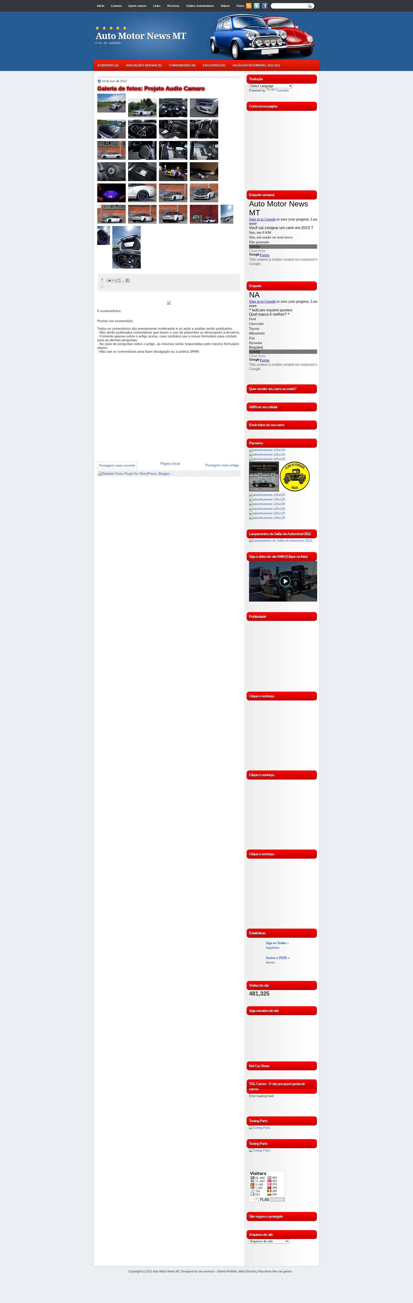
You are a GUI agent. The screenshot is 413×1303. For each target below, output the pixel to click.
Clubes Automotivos (200, 6)
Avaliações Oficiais (141, 65)
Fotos (240, 6)
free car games (282, 1271)
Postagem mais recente (117, 465)
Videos (225, 6)
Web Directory (248, 1271)
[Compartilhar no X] (123, 280)
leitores (277, 960)
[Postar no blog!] (118, 280)
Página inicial (170, 463)
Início (100, 6)
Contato (116, 6)
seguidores (277, 945)
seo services (206, 1271)
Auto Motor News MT (140, 36)
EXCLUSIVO (211, 65)
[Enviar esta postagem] (108, 280)
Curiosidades (180, 65)
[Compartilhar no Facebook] (127, 280)
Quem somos (137, 6)
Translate (282, 90)
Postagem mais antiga (222, 465)
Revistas (173, 6)
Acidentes (106, 65)
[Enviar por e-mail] (114, 280)
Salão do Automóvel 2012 (253, 65)
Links (157, 6)
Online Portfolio (227, 1271)
